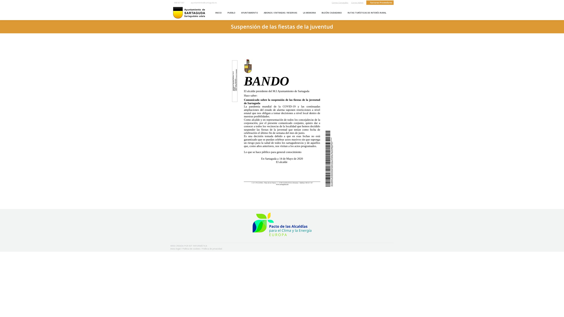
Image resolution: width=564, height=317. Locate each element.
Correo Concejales (340, 2)
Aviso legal (175, 248)
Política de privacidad (212, 248)
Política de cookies (191, 248)
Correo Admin (357, 2)
